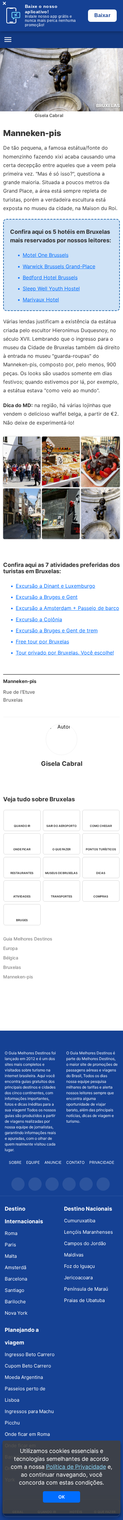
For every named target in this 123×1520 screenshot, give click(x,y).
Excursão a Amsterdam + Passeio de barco (67, 608)
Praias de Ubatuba (84, 1300)
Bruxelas (108, 105)
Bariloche (15, 1302)
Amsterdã (15, 1267)
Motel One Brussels (45, 255)
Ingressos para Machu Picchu (29, 1417)
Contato (75, 1162)
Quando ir (22, 826)
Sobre (15, 1162)
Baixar (102, 15)
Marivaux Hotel (41, 299)
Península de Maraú (86, 1289)
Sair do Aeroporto (61, 826)
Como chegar (101, 826)
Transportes (61, 896)
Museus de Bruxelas (61, 873)
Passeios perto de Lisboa (25, 1394)
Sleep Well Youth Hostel (51, 288)
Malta (11, 1256)
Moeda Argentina (24, 1377)
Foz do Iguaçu (79, 1266)
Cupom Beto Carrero (28, 1366)
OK (61, 1496)
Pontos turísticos (101, 849)
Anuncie (53, 1162)
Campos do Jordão (85, 1243)
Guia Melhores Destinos (61, 40)
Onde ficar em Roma (27, 1434)
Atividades (22, 896)
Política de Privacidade (76, 1466)
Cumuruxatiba (79, 1221)
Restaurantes (21, 873)
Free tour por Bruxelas (42, 641)
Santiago (14, 1290)
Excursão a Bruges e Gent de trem (57, 630)
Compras (100, 896)
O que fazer (61, 849)
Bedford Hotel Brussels (50, 277)
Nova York (16, 1313)
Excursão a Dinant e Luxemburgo (55, 586)
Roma (11, 1233)
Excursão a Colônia (39, 619)
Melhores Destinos (92, 1040)
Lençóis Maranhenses (88, 1232)
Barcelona (16, 1279)
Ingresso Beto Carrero (30, 1354)
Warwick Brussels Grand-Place (59, 266)
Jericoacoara (78, 1278)
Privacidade (101, 1162)
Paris (10, 1245)
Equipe (33, 1162)
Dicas (100, 873)
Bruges (22, 920)
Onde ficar (22, 849)
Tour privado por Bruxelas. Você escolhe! (65, 652)
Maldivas (74, 1255)
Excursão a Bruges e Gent (47, 597)
